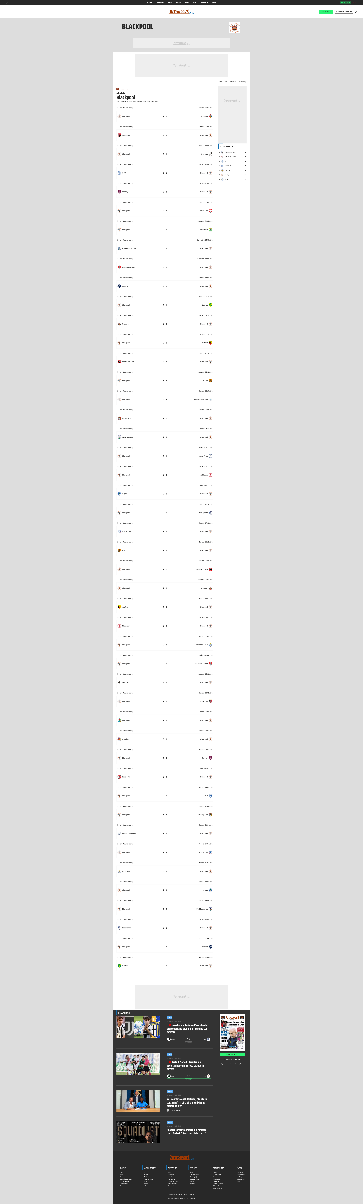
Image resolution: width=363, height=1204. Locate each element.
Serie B (122, 1177)
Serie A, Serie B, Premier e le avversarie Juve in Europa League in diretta (185, 1066)
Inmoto (170, 1177)
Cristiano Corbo (175, 1110)
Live (355, 2)
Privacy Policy (217, 1186)
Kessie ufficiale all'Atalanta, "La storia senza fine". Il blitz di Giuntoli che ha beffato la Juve (187, 1103)
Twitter (185, 1194)
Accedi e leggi (236, 1064)
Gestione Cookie (218, 1183)
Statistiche (242, 82)
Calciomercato (124, 1186)
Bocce (146, 1183)
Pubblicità (240, 1172)
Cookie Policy (217, 1181)
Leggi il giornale (345, 12)
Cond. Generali (217, 1188)
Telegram (191, 1194)
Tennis (195, 2)
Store (192, 1181)
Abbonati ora (231, 1054)
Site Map (239, 1177)
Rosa (226, 82)
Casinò (214, 2)
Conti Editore (172, 1186)
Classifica (150, 2)
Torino (187, 2)
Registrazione (241, 1174)
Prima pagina (194, 1177)
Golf (145, 1181)
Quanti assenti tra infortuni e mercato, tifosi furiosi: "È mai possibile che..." (187, 1132)
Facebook (172, 1194)
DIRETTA (170, 1017)
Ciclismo (146, 1177)
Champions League (126, 1179)
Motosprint (171, 1179)
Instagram (179, 1194)
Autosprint (171, 1174)
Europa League (124, 1181)
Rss (191, 1172)
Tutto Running (148, 1179)
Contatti (215, 1172)
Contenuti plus (345, 3)
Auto (169, 1172)
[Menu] (7, 2)
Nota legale (216, 1179)
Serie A (170, 2)
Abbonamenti (194, 1174)
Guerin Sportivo (173, 1181)
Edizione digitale (195, 1179)
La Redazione (217, 1174)
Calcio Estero (124, 1183)
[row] (164, 116)
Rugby (146, 1174)
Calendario (160, 2)
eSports (146, 1186)
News (221, 82)
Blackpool (124, 89)
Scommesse (204, 2)
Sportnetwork (172, 1183)
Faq (214, 1177)
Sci (145, 1172)
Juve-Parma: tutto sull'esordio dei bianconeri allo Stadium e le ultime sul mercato (187, 1029)
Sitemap (192, 1183)
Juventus (178, 2)
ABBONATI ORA (326, 12)
